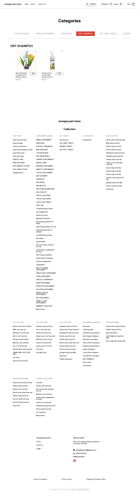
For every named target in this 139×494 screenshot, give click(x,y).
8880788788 (81, 453)
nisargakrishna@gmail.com (86, 450)
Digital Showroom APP (80, 489)
